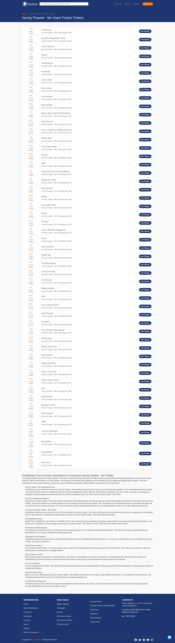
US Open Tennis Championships (102, 605)
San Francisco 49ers (64, 620)
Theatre (136, 4)
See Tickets (145, 31)
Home (24, 14)
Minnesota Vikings (64, 616)
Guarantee (27, 616)
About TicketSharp (30, 608)
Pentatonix (94, 610)
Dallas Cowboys (63, 604)
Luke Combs (95, 622)
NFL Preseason (96, 618)
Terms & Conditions (31, 632)
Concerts (118, 4)
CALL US (148, 4)
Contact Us (27, 612)
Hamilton (93, 614)
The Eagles (61, 608)
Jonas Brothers (96, 601)
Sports (127, 4)
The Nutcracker (63, 624)
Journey (60, 612)
